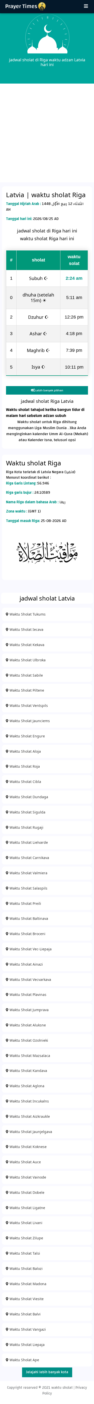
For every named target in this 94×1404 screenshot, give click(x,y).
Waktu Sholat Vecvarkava (30, 979)
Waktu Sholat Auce (25, 1162)
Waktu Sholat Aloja (25, 751)
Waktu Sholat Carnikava (29, 857)
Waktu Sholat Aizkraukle (29, 1116)
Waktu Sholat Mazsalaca (29, 1055)
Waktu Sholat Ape (24, 1359)
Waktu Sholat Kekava (26, 644)
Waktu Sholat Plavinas (27, 994)
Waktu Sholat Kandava (28, 1070)
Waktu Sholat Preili (25, 903)
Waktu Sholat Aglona (26, 1085)
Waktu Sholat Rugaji (26, 827)
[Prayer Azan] (86, 6)
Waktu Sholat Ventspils (28, 705)
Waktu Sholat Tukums (27, 614)
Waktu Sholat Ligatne (27, 1207)
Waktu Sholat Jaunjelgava (30, 1131)
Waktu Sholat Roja (24, 766)
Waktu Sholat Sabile (26, 675)
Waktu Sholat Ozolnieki (28, 1040)
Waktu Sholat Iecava (26, 629)
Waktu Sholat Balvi (25, 1314)
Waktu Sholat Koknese (28, 1146)
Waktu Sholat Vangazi (27, 1329)
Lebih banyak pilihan (49, 390)
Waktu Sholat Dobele (26, 1192)
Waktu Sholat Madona (27, 1283)
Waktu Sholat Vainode (27, 1177)
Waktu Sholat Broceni (27, 933)
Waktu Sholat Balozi (26, 1268)
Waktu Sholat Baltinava (28, 918)
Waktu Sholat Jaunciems (29, 720)
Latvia (16, 194)
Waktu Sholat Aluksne (27, 1025)
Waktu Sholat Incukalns (29, 1101)
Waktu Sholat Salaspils (28, 888)
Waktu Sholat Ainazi (26, 964)
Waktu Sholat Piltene (26, 690)
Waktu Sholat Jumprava (29, 1009)
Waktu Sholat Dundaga (28, 796)
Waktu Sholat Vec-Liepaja (30, 949)
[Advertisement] (47, 133)
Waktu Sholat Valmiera (28, 873)
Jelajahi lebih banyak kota (47, 1372)
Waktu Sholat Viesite (26, 1298)
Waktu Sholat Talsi (24, 1253)
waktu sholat (62, 1387)
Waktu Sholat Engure (27, 736)
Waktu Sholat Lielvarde (28, 842)
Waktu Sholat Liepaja (27, 1344)
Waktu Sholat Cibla (25, 781)
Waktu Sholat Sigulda (27, 812)
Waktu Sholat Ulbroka (27, 660)
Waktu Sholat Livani (25, 1222)
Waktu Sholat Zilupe (26, 1238)
